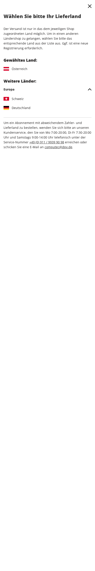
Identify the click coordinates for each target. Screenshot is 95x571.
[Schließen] (89, 6)
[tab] (47, 89)
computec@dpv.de (58, 147)
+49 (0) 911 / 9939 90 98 (46, 142)
